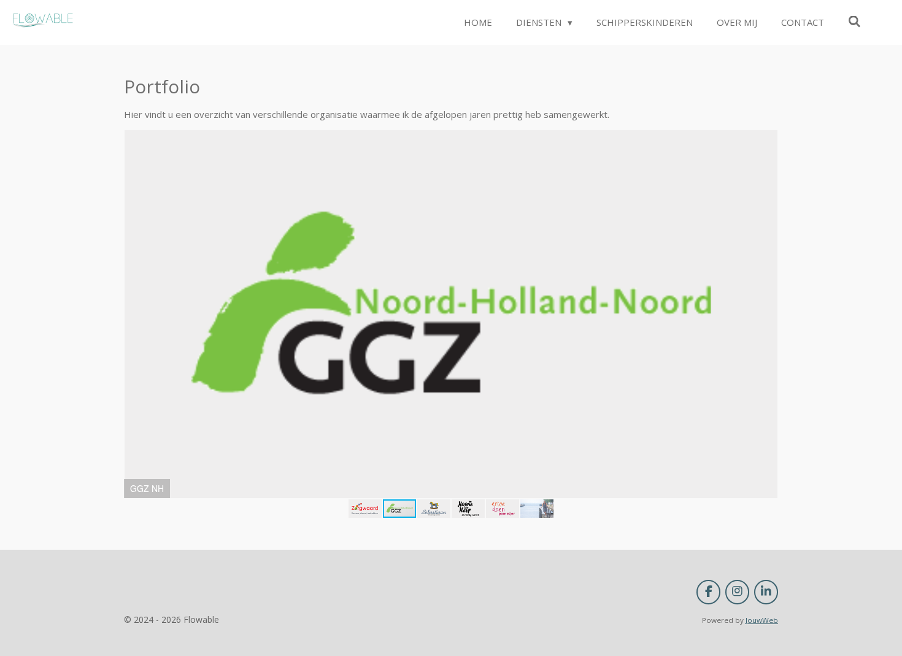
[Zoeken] (854, 21)
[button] (767, 141)
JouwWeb (762, 620)
